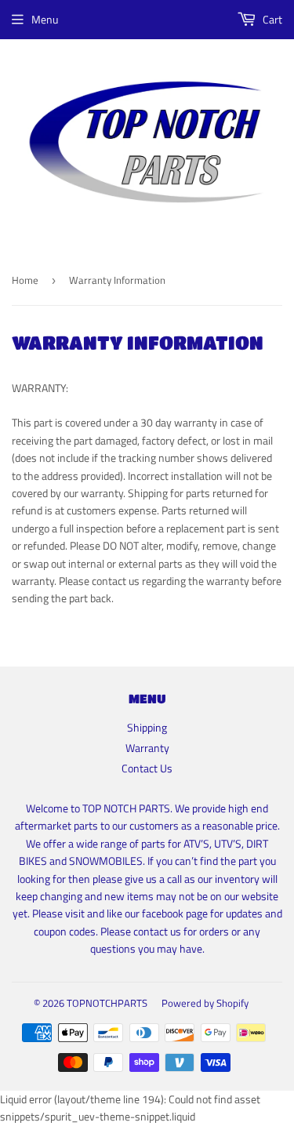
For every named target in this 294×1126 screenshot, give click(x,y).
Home (25, 280)
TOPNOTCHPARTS (107, 1003)
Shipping (147, 727)
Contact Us (147, 768)
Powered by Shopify (205, 1003)
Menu (44, 19)
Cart (271, 19)
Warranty (147, 747)
